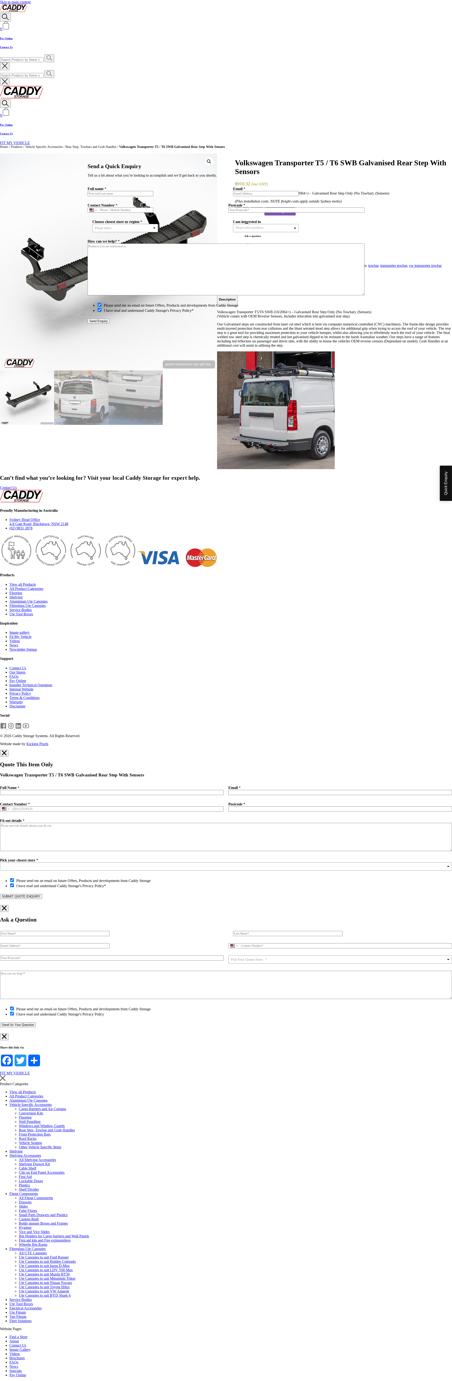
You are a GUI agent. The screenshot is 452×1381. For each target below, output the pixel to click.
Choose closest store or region (117, 222)
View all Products (22, 584)
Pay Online (6, 38)
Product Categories (14, 1084)
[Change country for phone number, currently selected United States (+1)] (5, 809)
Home (4, 147)
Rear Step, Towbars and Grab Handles (90, 147)
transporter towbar (393, 266)
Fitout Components (23, 1194)
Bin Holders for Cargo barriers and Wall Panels (54, 1236)
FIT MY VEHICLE (15, 143)
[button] (209, 161)
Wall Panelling (29, 1122)
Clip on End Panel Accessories (42, 1172)
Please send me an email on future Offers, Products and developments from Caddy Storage (83, 881)
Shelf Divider (29, 1189)
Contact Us (6, 47)
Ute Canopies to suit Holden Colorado (47, 1261)
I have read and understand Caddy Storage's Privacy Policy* (61, 886)
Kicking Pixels (37, 744)
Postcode (236, 804)
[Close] (366, 142)
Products (16, 147)
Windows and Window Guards (42, 1126)
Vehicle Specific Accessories (44, 147)
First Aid (25, 1177)
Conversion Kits (31, 1113)
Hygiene (25, 1228)
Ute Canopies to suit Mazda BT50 (44, 1274)
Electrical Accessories (25, 1308)
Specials (15, 1371)
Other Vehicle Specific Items (40, 1147)
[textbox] (254, 227)
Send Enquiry (98, 321)
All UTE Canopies (33, 1253)
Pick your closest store (19, 860)
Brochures (17, 1358)
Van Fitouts (17, 1317)
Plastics (24, 1185)
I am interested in (247, 222)
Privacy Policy (20, 693)
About (14, 1341)
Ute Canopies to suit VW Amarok (44, 1291)
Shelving (16, 597)
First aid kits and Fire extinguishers (45, 1240)
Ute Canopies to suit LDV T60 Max (46, 1270)
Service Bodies (20, 610)
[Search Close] (4, 66)
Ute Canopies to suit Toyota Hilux (44, 1287)
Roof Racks (27, 1139)
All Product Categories (26, 589)
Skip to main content (15, 2)
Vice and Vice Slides (34, 1232)
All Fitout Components (36, 1198)
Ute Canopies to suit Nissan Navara (45, 1283)
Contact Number (15, 804)
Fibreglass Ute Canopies (27, 606)
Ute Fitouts (17, 1312)
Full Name (10, 788)
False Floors (28, 1211)
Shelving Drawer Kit (34, 1164)
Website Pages (10, 1329)
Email (234, 788)
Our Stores (17, 672)
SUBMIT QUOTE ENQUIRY (21, 896)
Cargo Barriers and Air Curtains (42, 1109)
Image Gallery (20, 1350)
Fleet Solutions (20, 1321)
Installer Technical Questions (30, 685)
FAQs (13, 676)
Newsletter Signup (23, 649)
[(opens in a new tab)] (4, 728)
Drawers (25, 1202)
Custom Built (29, 1219)
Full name (97, 189)
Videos (14, 641)
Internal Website (21, 689)
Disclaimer (17, 706)
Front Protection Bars (35, 1134)
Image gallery (19, 632)
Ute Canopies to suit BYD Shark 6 (45, 1295)
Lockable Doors (31, 1181)
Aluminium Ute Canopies (28, 601)
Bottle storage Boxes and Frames (43, 1223)
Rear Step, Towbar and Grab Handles (47, 1130)
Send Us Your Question (18, 1025)
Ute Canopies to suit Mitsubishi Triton (47, 1278)
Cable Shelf (27, 1168)
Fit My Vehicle (20, 637)
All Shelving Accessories (37, 1160)
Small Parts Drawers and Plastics (43, 1215)
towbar (373, 266)
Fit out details (12, 821)
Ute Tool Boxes (21, 614)
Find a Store (18, 1337)
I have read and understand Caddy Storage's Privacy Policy (60, 1014)
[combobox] (226, 866)
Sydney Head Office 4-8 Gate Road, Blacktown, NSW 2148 (38, 522)
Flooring (15, 593)
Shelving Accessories (25, 1156)
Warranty (16, 702)
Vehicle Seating (30, 1143)
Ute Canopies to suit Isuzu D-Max (44, 1266)
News (13, 645)
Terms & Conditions (24, 698)
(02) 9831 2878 (20, 528)
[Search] (5, 17)
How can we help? (104, 241)
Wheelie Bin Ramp (33, 1245)
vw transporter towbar (425, 266)
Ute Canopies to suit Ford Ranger (44, 1257)
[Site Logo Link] (13, 11)
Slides (23, 1206)
